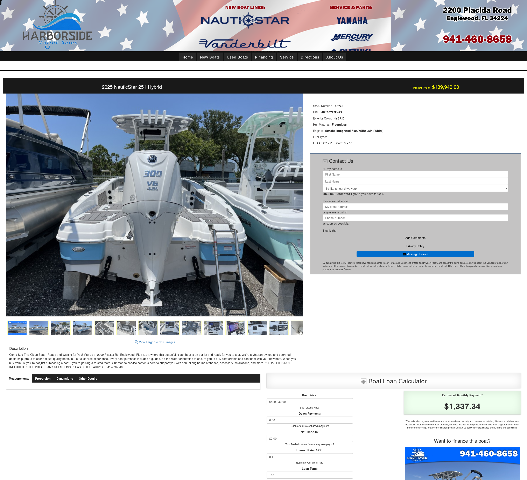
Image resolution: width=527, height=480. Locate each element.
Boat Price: (309, 395)
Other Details (88, 378)
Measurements (19, 378)
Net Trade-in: (310, 432)
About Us (334, 57)
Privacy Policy (415, 246)
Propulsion (43, 378)
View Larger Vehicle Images (156, 342)
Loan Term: (310, 468)
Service (287, 57)
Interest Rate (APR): (310, 450)
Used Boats (237, 57)
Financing (264, 57)
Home (187, 57)
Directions (310, 57)
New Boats (210, 57)
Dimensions (64, 378)
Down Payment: (310, 413)
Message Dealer (417, 254)
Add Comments (415, 238)
